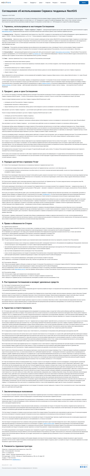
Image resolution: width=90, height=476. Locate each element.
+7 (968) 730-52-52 (84, 465)
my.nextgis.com (37, 53)
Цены (40, 2)
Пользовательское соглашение (9, 468)
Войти (84, 2)
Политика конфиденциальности (24, 468)
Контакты (63, 2)
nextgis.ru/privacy (6, 85)
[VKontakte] (81, 467)
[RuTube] (84, 467)
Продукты (33, 2)
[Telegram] (82, 467)
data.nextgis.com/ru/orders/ (63, 52)
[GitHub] (86, 467)
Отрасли (48, 2)
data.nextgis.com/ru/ (7, 31)
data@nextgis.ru (16, 459)
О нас (25, 2)
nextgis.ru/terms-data (48, 423)
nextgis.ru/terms (46, 83)
